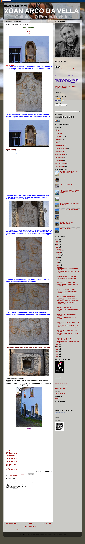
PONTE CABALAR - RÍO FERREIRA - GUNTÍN (66, 296)
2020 (57, 247)
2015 (57, 351)
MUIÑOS (56, 152)
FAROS (56, 142)
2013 (57, 354)
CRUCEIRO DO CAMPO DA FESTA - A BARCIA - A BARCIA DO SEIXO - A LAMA (69, 172)
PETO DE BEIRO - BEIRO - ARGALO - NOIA (66, 282)
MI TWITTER (57, 398)
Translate (65, 106)
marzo (58, 264)
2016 (57, 349)
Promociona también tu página (59, 414)
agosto (59, 255)
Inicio (30, 523)
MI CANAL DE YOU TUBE (60, 388)
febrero (59, 265)
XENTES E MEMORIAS (59, 166)
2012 (57, 356)
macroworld (50, 534)
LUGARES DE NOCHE (59, 151)
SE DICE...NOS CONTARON (60, 163)
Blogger (64, 534)
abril (58, 262)
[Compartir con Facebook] (32, 474)
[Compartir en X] (31, 474)
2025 (57, 239)
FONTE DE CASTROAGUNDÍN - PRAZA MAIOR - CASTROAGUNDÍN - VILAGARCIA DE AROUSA (69, 191)
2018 (57, 346)
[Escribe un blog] (29, 474)
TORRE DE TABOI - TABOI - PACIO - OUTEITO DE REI (68, 300)
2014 (57, 353)
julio (58, 257)
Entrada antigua (47, 523)
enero (58, 267)
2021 (57, 246)
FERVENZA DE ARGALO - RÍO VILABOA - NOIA (67, 276)
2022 (57, 244)
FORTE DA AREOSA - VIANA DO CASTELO (69, 209)
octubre (59, 252)
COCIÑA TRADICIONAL (60, 136)
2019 (57, 344)
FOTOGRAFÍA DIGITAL (59, 145)
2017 (57, 348)
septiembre (59, 254)
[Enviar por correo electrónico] (28, 474)
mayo (58, 260)
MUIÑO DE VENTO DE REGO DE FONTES (68, 228)
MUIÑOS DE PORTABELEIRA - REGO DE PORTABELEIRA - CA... (65, 339)
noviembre (59, 250)
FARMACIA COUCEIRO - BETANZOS (64, 307)
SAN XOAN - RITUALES (60, 161)
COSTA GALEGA (58, 139)
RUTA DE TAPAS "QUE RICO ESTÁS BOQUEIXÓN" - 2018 (67, 179)
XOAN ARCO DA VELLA (18, 5)
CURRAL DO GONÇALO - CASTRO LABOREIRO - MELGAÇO (67, 223)
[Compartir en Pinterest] (33, 474)
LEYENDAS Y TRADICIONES (61, 148)
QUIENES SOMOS (58, 158)
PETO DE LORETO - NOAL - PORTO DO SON (66, 278)
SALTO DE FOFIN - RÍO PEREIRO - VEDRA (66, 289)
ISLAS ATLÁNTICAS (59, 146)
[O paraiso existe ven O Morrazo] (55, 413)
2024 (57, 241)
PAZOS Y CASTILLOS (59, 155)
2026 (57, 237)
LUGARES (57, 149)
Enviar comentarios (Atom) (17, 529)
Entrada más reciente (11, 523)
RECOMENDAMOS (59, 160)
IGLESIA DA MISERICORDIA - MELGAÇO (68, 215)
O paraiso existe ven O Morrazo (60, 412)
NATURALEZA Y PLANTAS (60, 154)
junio (58, 259)
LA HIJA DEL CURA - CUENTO (66, 184)
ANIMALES (57, 130)
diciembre (59, 249)
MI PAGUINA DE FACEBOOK (61, 383)
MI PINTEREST (58, 378)
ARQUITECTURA (58, 133)
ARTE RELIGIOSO (14, 475)
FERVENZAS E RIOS (59, 143)
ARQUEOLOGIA (58, 132)
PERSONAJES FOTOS (59, 157)
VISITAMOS (57, 164)
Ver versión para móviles (29, 526)
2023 (57, 242)
